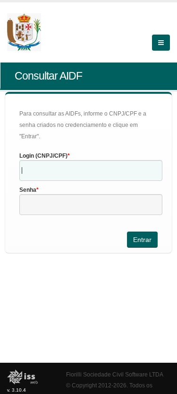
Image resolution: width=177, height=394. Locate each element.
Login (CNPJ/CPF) (43, 155)
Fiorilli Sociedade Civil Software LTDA (114, 374)
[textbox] (90, 170)
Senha (27, 190)
